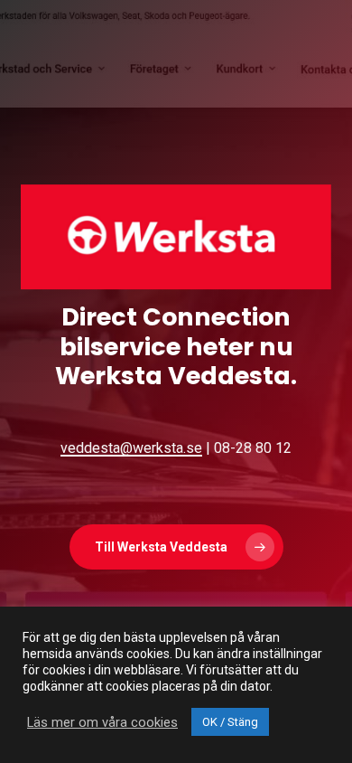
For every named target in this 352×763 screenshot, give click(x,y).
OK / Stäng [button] (230, 722)
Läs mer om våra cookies (102, 722)
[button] (176, 547)
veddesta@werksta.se (131, 448)
